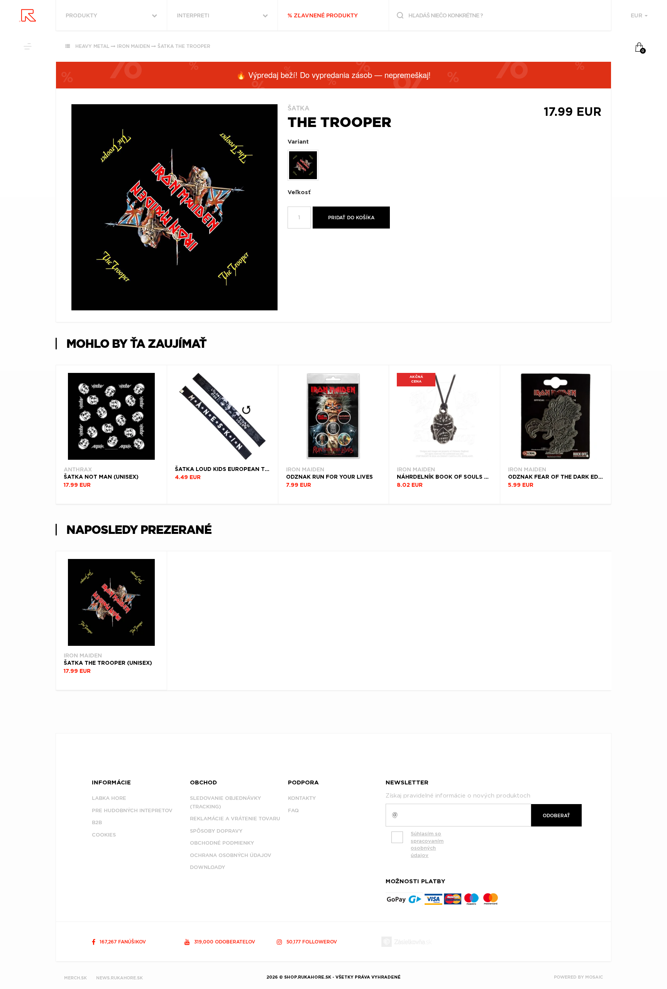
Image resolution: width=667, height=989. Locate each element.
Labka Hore (109, 798)
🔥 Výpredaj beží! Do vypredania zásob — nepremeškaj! (333, 74)
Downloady (207, 867)
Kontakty (302, 798)
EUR (637, 15)
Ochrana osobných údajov (230, 855)
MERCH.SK (75, 978)
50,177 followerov (311, 942)
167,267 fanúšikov (122, 942)
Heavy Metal (92, 46)
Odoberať (556, 815)
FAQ (293, 810)
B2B (97, 822)
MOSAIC (594, 977)
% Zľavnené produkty (323, 15)
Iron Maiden (133, 46)
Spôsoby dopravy (216, 831)
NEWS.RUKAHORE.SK (119, 978)
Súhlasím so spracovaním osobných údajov (427, 844)
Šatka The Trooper (183, 46)
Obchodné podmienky (222, 843)
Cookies (104, 835)
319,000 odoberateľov (224, 942)
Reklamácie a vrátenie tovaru (235, 818)
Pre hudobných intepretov (132, 810)
